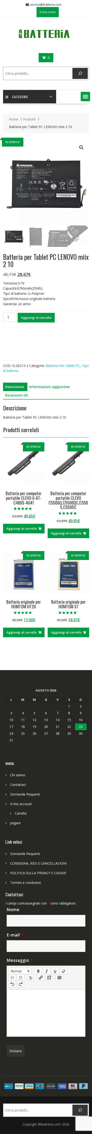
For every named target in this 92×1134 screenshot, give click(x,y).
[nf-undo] (12, 984)
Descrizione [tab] (14, 386)
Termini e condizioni (25, 882)
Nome (13, 909)
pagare (15, 823)
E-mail (15, 935)
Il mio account (21, 804)
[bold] (38, 971)
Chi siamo (17, 775)
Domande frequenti (25, 794)
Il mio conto (48, 12)
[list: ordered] (12, 977)
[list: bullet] (21, 977)
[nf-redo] (21, 984)
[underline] (55, 971)
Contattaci (18, 784)
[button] (85, 96)
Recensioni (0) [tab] (16, 395)
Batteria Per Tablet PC (63, 365)
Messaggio (20, 960)
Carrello (21, 813)
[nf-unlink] (49, 977)
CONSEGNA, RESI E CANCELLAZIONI (38, 863)
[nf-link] (40, 977)
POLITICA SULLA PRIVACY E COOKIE (38, 873)
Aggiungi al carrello (36, 317)
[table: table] (59, 977)
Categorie (20, 96)
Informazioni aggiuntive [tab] (49, 386)
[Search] (80, 73)
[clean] (63, 971)
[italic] (46, 971)
